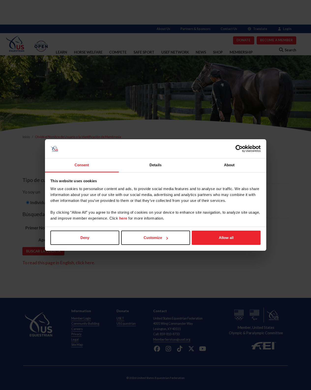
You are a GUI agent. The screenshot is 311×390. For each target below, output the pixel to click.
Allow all (226, 238)
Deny (84, 238)
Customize (153, 238)
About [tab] (229, 165)
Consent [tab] (81, 165)
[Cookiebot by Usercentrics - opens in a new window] (239, 149)
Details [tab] (155, 165)
